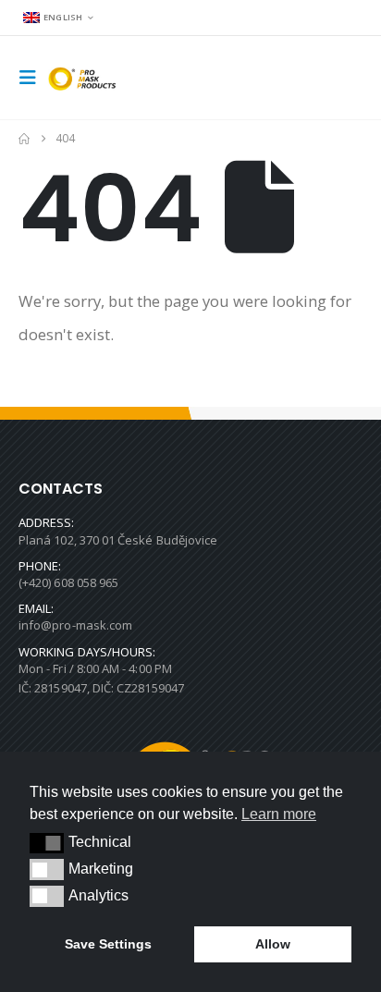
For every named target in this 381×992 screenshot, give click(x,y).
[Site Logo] (85, 78)
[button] (33, 77)
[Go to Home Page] (24, 138)
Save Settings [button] (108, 944)
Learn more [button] (278, 814)
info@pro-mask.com (75, 625)
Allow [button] (272, 944)
